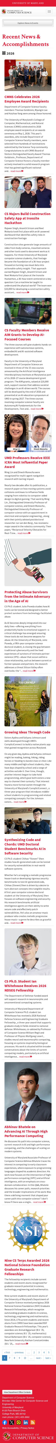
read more (15, 171)
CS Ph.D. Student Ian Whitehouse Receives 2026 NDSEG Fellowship (25, 986)
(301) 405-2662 (22, 1416)
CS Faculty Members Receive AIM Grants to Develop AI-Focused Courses (26, 334)
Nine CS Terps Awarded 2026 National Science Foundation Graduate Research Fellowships (27, 1267)
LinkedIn (25, 1422)
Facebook (4, 1422)
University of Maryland (28, 3)
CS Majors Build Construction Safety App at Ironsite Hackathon (27, 218)
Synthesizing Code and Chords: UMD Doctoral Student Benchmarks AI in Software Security (25, 846)
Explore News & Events (28, 23)
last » (48, 1357)
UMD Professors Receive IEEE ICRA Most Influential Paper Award (27, 462)
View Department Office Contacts (17, 1392)
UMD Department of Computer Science (22, 11)
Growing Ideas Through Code (27, 732)
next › (39, 1357)
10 (25, 1357)
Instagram (18, 1422)
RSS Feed (32, 1422)
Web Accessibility (10, 1427)
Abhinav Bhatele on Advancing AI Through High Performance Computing (26, 1131)
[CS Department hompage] (28, 1435)
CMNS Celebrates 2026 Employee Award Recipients (26, 99)
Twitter (11, 1422)
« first (7, 1352)
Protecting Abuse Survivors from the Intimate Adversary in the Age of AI (27, 596)
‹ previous (19, 1352)
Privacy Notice (27, 1427)
